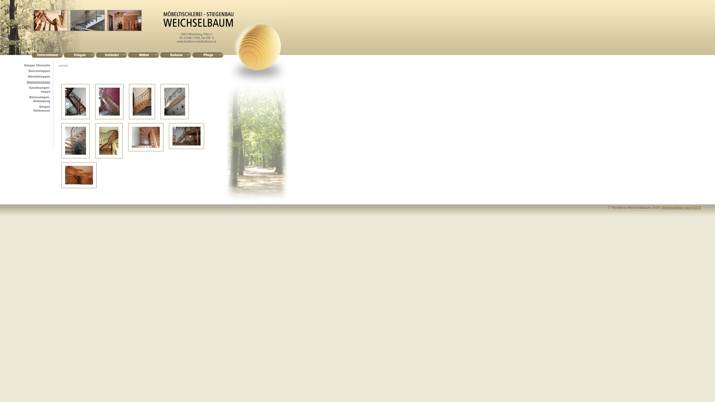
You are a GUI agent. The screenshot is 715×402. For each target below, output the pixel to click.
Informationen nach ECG (681, 208)
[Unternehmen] (47, 57)
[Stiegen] (79, 57)
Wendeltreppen (39, 76)
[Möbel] (143, 57)
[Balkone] (175, 57)
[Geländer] (111, 57)
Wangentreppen (38, 82)
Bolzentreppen (39, 71)
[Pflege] (208, 57)
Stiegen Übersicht (37, 65)
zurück (63, 65)
